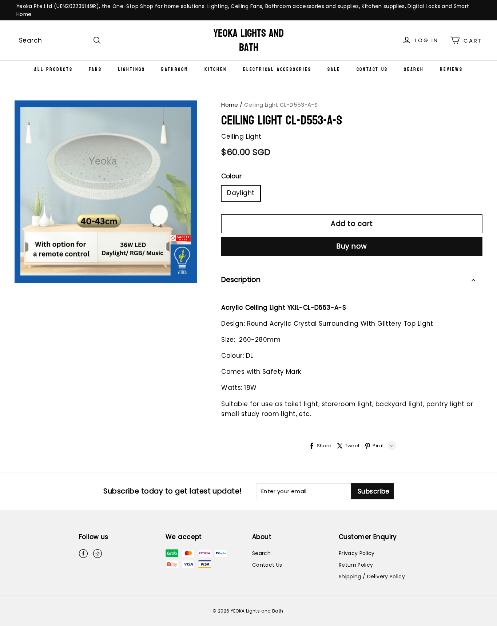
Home (229, 104)
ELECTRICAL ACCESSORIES (277, 69)
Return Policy (356, 564)
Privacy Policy (357, 553)
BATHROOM (174, 69)
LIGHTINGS (131, 69)
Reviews (451, 69)
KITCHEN (215, 69)
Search (414, 69)
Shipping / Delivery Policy (372, 576)
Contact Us (372, 69)
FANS (95, 69)
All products (53, 69)
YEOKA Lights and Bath (249, 40)
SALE (333, 69)
